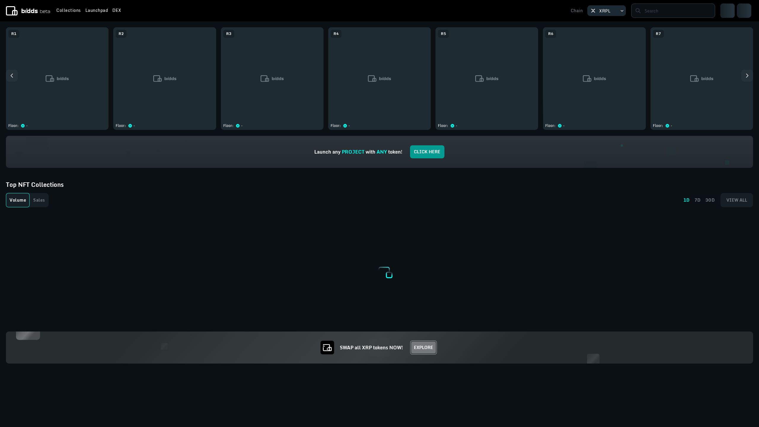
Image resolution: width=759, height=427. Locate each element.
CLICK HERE (427, 151)
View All (736, 200)
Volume (17, 200)
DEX (116, 11)
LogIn (740, 10)
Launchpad (96, 11)
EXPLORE (423, 347)
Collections (68, 11)
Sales (39, 200)
